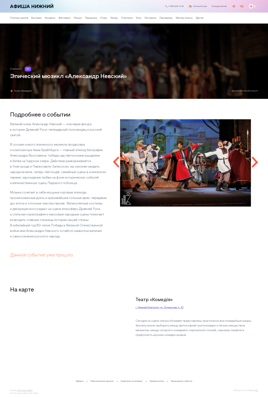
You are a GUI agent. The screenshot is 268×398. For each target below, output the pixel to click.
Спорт (103, 18)
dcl (256, 390)
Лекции (78, 18)
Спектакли (127, 18)
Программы (166, 18)
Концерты (50, 18)
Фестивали (64, 18)
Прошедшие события (181, 381)
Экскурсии (150, 18)
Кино (138, 18)
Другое (199, 18)
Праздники (91, 18)
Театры (114, 18)
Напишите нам (200, 6)
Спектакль (16, 69)
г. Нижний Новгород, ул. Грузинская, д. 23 (159, 307)
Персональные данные (102, 381)
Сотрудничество (219, 6)
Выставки (36, 18)
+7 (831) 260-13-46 (176, 6)
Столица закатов (19, 18)
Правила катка (157, 381)
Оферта (79, 381)
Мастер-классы (184, 18)
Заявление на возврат (132, 381)
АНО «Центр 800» (25, 390)
